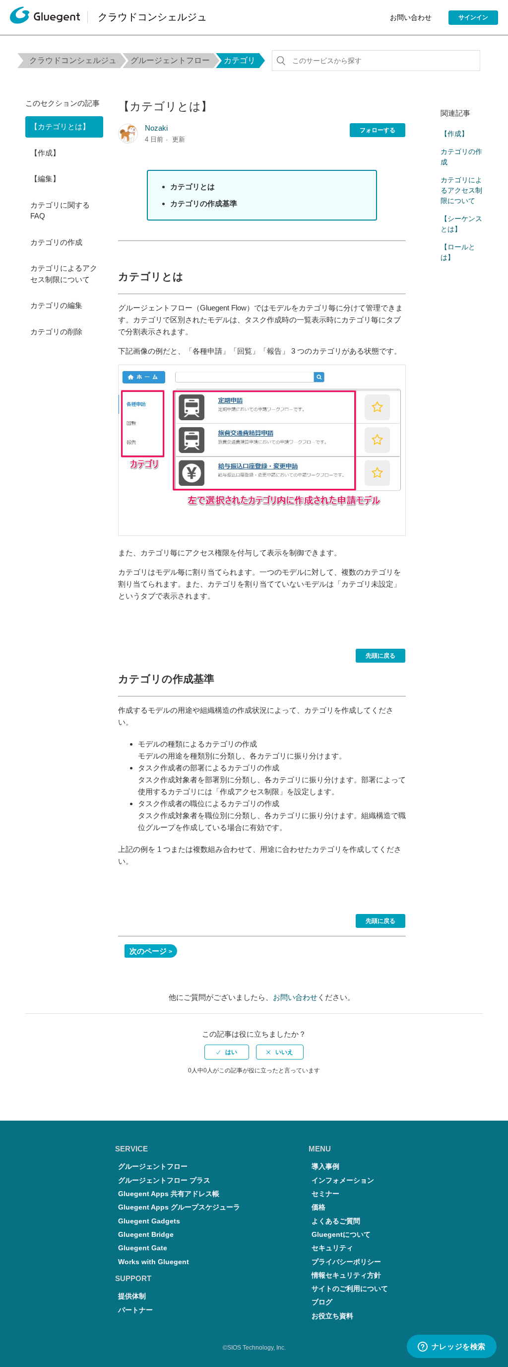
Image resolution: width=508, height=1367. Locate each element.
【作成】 (45, 153)
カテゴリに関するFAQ (60, 211)
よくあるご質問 (336, 1221)
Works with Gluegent (153, 1262)
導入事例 (325, 1166)
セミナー (325, 1194)
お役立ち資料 (332, 1316)
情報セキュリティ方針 (346, 1275)
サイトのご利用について (350, 1288)
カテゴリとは (192, 186)
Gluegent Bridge (146, 1234)
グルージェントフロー (170, 60)
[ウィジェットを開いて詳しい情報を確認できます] (451, 1347)
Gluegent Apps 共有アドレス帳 (168, 1194)
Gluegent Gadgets (149, 1221)
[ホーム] (45, 17)
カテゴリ (239, 60)
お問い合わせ (411, 17)
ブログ (322, 1302)
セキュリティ (332, 1248)
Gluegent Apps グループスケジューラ (179, 1207)
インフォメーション (343, 1180)
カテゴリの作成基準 (203, 203)
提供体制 (132, 1296)
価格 (318, 1207)
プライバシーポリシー (346, 1262)
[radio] (226, 1052)
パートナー (135, 1310)
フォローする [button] (377, 130)
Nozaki (156, 128)
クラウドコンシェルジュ (73, 60)
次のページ (148, 951)
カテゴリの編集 (56, 305)
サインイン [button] (473, 17)
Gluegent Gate (142, 1248)
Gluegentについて (341, 1234)
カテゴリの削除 (56, 331)
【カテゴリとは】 (60, 126)
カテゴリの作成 (56, 242)
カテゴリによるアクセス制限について (63, 274)
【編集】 (45, 178)
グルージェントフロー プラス (164, 1180)
